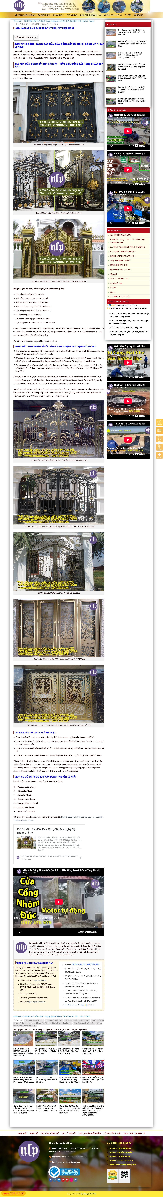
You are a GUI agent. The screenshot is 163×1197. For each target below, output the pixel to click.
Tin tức (85, 21)
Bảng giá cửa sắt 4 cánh (34, 1020)
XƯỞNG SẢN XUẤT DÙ (113, 15)
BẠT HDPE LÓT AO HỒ (50, 1133)
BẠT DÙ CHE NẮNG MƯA (120, 235)
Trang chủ (18, 21)
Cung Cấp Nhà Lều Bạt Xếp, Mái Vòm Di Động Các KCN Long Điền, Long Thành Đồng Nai (23, 1109)
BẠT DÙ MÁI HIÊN (69, 1133)
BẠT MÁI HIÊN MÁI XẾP (120, 297)
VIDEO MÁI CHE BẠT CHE (134, 1133)
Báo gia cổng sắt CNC (54, 1020)
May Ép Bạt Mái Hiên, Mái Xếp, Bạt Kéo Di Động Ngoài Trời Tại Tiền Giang (70, 1079)
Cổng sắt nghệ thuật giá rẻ (61, 1023)
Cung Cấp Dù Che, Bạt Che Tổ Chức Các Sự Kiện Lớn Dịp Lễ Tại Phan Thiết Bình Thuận (70, 1109)
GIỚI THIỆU (22, 1133)
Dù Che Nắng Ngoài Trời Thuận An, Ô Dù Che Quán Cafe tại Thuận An (46, 1108)
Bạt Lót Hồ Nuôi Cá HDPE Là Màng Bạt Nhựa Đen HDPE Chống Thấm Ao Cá (23, 1052)
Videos (91, 21)
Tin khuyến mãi (116, 283)
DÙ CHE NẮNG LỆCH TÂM (90, 1133)
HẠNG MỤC (57, 15)
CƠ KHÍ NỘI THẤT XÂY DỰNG (34, 21)
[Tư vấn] (159, 439)
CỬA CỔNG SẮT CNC (73, 21)
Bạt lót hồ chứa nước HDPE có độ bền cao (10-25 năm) (46, 1079)
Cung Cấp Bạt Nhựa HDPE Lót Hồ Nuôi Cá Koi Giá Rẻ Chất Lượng (46, 1050)
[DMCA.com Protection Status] (112, 1175)
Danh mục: (17, 1016)
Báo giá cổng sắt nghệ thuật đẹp (77, 1020)
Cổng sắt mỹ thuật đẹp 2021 (38, 1023)
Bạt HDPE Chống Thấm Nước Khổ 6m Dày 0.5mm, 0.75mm (127, 241)
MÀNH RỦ (34, 1133)
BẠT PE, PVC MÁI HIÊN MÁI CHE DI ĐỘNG (127, 247)
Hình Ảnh (113, 274)
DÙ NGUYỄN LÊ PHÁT (112, 1133)
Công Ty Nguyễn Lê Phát (55, 21)
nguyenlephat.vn (40, 980)
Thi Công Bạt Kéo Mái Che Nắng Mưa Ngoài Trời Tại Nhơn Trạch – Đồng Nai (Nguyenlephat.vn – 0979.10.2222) (93, 1110)
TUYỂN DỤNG (72, 15)
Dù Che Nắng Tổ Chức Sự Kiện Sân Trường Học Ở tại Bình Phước (93, 1079)
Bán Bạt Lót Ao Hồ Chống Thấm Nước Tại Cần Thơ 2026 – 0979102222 (68, 1050)
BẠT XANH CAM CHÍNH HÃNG (122, 251)
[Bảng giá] (159, 422)
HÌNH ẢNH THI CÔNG (88, 15)
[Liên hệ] (159, 447)
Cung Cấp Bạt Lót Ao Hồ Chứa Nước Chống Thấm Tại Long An (92, 1050)
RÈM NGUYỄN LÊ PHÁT (120, 279)
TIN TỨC (128, 15)
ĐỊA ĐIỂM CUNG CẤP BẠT (120, 270)
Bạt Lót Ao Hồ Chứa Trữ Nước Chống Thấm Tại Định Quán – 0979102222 (23, 1079)
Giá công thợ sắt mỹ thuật (84, 1023)
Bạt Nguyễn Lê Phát (88, 1194)
